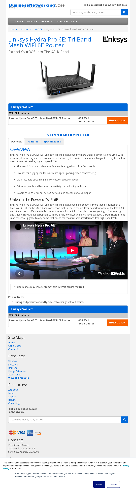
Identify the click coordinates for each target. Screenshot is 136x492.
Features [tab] (33, 141)
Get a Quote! (62, 21)
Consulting (14, 403)
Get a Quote (119, 120)
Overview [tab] (16, 141)
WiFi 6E (38, 29)
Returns (12, 399)
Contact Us (76, 21)
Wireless (12, 361)
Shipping (12, 396)
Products (17, 21)
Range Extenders (17, 371)
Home (14, 29)
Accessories (14, 374)
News (11, 393)
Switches (13, 364)
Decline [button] (113, 484)
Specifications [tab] (52, 141)
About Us (13, 389)
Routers (12, 367)
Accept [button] (99, 484)
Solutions (31, 21)
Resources (46, 21)
